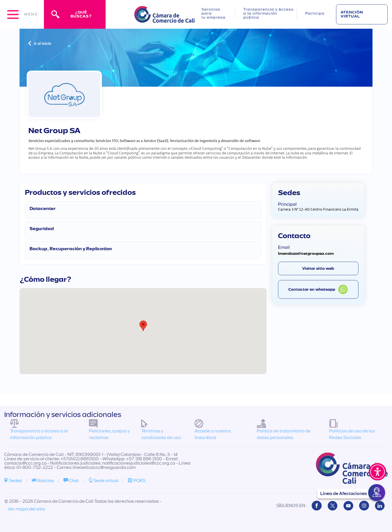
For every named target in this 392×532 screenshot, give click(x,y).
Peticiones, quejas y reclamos (109, 434)
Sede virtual (106, 481)
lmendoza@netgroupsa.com (306, 253)
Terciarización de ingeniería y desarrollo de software (215, 140)
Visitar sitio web (318, 268)
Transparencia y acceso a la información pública (39, 434)
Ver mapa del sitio (26, 509)
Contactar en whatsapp (311, 289)
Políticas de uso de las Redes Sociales (352, 434)
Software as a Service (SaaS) (144, 140)
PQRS (139, 481)
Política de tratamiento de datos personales (284, 434)
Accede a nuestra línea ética (213, 434)
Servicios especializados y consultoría (61, 140)
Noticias (45, 481)
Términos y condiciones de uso (161, 434)
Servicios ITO (107, 140)
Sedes (15, 481)
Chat (73, 481)
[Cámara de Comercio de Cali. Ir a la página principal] (164, 19)
